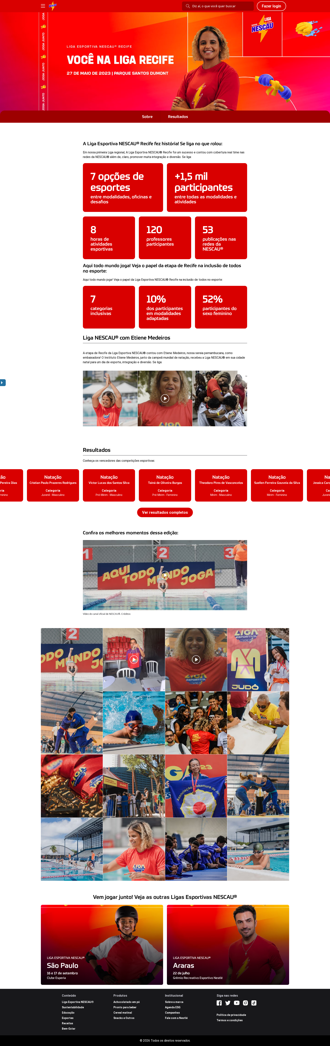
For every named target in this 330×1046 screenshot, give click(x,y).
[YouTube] (236, 1003)
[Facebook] (219, 1003)
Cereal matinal (122, 1012)
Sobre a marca (174, 1002)
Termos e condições (230, 1020)
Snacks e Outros (123, 1018)
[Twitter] (228, 1003)
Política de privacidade (231, 1014)
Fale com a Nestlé (176, 1018)
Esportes (68, 1018)
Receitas (67, 1023)
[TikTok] (253, 1003)
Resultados (178, 116)
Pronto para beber (125, 1007)
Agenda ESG (172, 1007)
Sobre (147, 116)
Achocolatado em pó (126, 1002)
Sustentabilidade (73, 1007)
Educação (68, 1012)
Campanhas (172, 1012)
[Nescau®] (53, 6)
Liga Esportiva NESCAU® (78, 1002)
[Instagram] (245, 1003)
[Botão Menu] (43, 6)
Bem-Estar (68, 1028)
